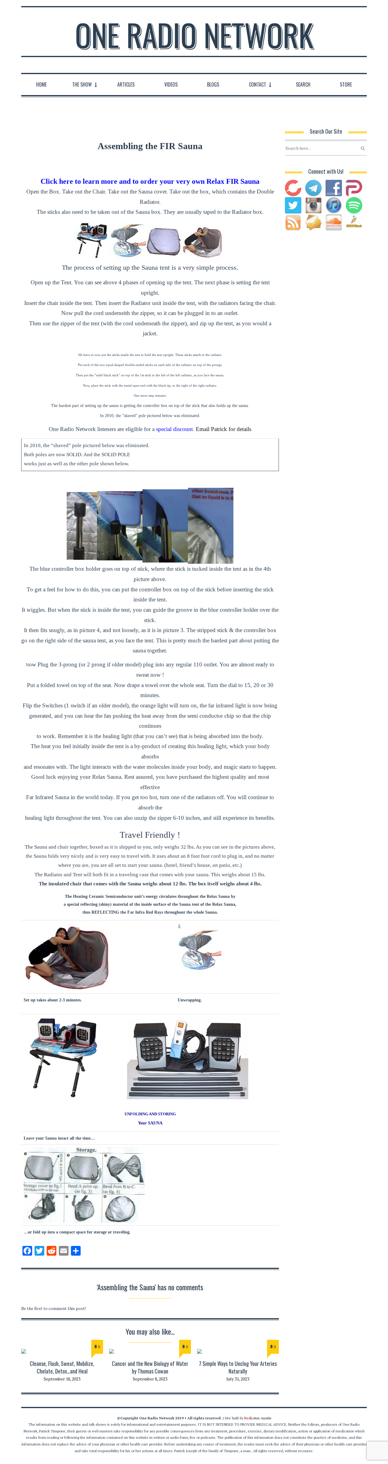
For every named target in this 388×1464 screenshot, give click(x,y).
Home (41, 84)
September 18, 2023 (62, 1379)
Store (346, 84)
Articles (126, 84)
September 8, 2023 (150, 1379)
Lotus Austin (257, 1418)
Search (303, 84)
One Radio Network (194, 34)
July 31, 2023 (237, 1379)
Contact (257, 84)
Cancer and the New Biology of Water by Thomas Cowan (150, 1367)
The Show (82, 84)
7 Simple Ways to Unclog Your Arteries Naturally (238, 1367)
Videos (171, 84)
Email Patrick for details (223, 429)
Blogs (213, 84)
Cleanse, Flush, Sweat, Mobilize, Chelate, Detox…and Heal (62, 1367)
